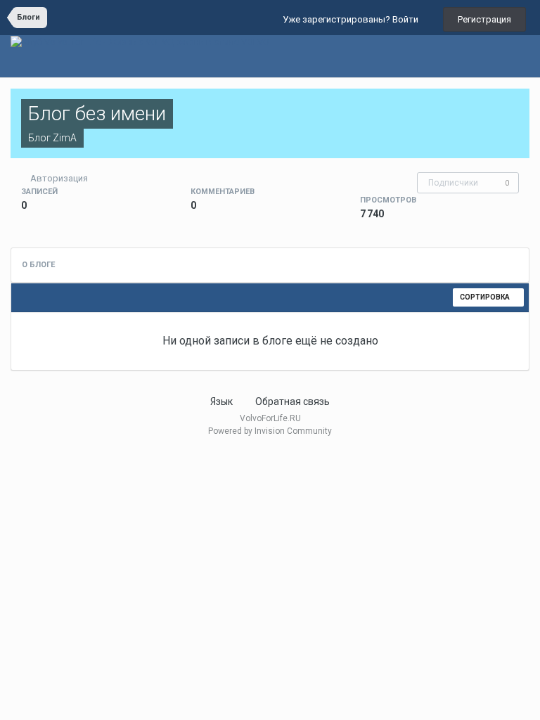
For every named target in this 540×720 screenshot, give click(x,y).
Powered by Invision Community (270, 431)
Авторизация (59, 178)
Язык (222, 401)
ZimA (65, 137)
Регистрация (484, 19)
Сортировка (485, 297)
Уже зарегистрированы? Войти (353, 19)
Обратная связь (292, 401)
